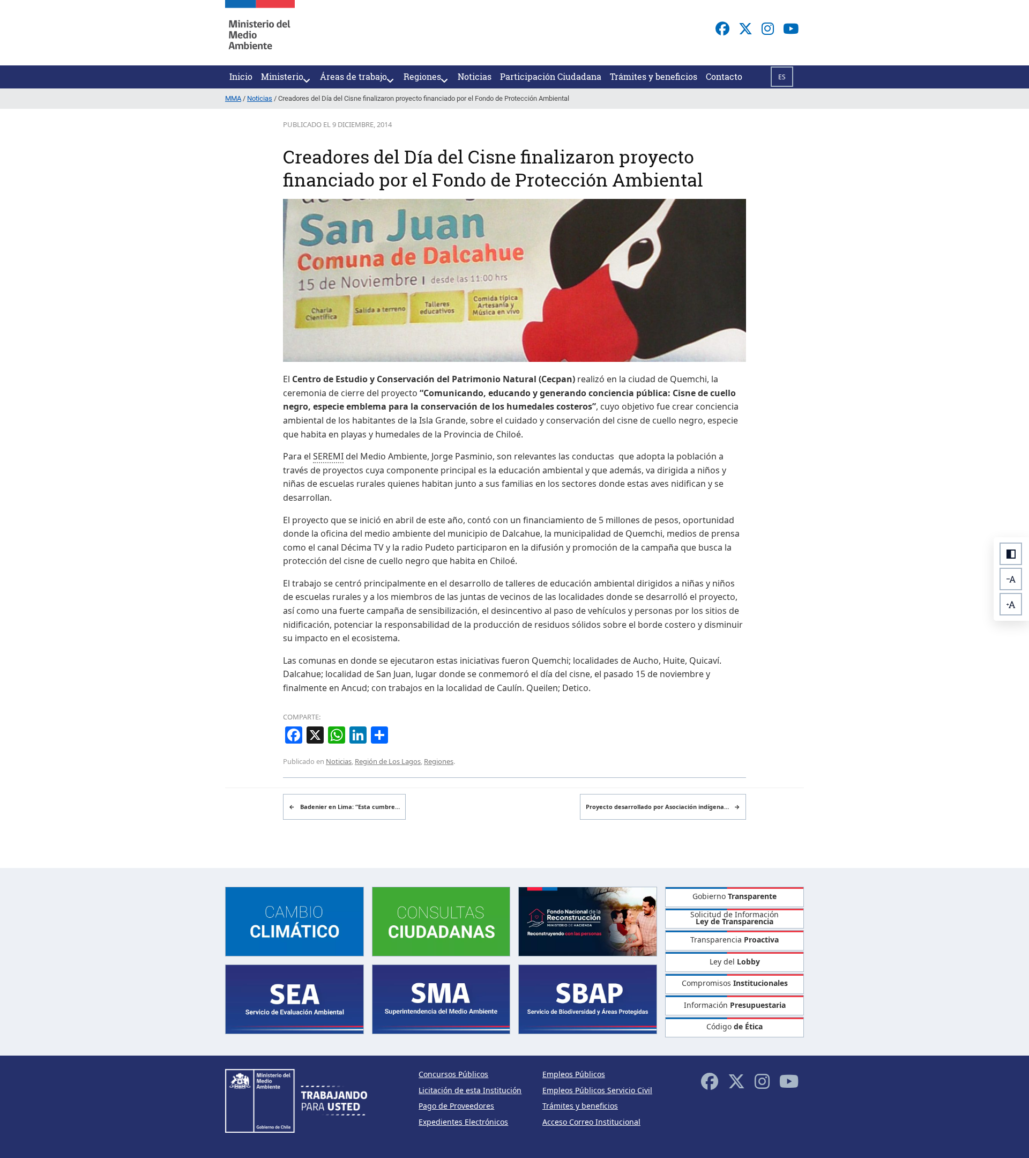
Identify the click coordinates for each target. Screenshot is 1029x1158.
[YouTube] (791, 28)
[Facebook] (722, 28)
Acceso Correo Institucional (591, 1122)
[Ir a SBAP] (587, 998)
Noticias (339, 761)
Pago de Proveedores (456, 1106)
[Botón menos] (1011, 579)
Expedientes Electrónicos (463, 1122)
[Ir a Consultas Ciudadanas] (441, 920)
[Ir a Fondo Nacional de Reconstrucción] (587, 920)
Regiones (438, 761)
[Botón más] (1011, 604)
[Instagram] (768, 28)
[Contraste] (1011, 554)
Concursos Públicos (453, 1074)
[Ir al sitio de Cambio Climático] (294, 920)
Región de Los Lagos (388, 761)
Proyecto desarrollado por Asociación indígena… (663, 807)
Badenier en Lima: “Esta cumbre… (344, 807)
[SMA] (441, 998)
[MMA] (260, 32)
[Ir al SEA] (294, 998)
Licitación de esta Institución (470, 1090)
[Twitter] (745, 28)
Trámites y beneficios (580, 1106)
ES (782, 76)
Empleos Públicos (573, 1074)
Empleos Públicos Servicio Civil (597, 1090)
